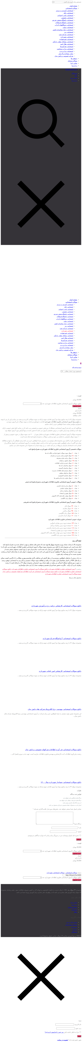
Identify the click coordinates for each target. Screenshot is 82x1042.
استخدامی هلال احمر (66, 44)
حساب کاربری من (71, 922)
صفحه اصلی (73, 6)
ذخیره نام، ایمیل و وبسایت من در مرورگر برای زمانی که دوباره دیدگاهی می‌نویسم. (53, 835)
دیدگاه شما (77, 824)
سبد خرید (74, 927)
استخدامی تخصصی (67, 18)
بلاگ (76, 76)
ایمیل (79, 831)
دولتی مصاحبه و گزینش (65, 54)
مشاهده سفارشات (71, 925)
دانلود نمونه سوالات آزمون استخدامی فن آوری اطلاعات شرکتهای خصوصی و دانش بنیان (30, 571)
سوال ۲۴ (51, 544)
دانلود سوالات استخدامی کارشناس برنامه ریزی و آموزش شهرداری (56, 606)
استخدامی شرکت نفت (66, 34)
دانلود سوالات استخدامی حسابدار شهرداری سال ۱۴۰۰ (61, 782)
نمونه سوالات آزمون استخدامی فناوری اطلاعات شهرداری (63, 574)
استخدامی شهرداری (66, 37)
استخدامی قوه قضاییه (66, 39)
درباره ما (74, 65)
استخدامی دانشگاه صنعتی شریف (62, 20)
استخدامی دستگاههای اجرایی (64, 25)
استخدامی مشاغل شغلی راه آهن (63, 42)
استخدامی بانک (68, 13)
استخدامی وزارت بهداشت (65, 49)
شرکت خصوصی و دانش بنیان (64, 56)
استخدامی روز (68, 32)
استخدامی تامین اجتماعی (65, 15)
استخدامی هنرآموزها (66, 46)
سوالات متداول (72, 61)
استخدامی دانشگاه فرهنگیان (64, 22)
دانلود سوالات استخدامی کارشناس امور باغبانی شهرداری (60, 671)
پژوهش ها (74, 58)
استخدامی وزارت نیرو (66, 51)
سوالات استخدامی (71, 8)
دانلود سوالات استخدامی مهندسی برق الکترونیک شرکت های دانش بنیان (54, 709)
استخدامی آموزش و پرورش (64, 10)
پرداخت (74, 929)
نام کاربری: (77, 1024)
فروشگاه (74, 73)
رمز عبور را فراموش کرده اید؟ (54, 1032)
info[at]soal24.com (71, 69)
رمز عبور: (78, 1028)
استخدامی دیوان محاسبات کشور (63, 30)
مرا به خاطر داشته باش (71, 1032)
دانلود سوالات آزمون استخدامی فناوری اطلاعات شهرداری (29, 569)
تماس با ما (74, 63)
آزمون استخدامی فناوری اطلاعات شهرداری (62, 569)
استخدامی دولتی (68, 27)
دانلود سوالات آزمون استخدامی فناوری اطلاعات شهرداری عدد (61, 403)
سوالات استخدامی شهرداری (55, 872)
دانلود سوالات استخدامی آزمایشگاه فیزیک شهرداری (62, 638)
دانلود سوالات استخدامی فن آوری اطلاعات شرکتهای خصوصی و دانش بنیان (53, 750)
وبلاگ (75, 912)
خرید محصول (76, 406)
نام (79, 828)
